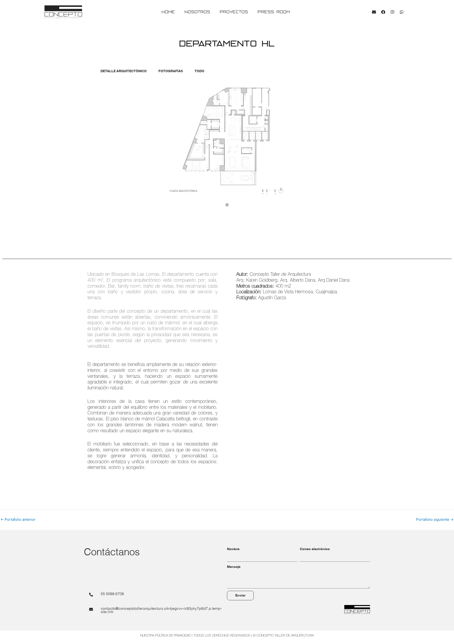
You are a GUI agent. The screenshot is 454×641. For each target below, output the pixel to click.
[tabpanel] (227, 147)
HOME (168, 11)
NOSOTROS (197, 11)
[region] (227, 147)
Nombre (233, 549)
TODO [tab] (199, 71)
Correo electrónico (315, 549)
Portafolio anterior (17, 519)
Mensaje (233, 567)
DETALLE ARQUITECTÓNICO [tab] (123, 71)
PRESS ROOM (274, 11)
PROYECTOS (234, 11)
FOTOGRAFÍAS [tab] (170, 71)
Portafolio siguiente (435, 519)
